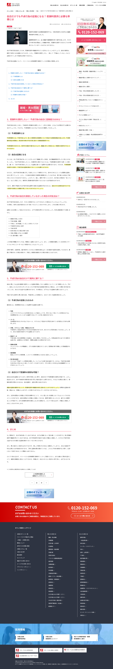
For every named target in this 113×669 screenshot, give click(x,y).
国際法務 (82, 597)
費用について (20, 543)
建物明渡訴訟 (83, 582)
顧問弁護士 (83, 537)
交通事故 (50, 546)
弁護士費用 (82, 5)
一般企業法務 (83, 540)
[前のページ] (32, 483)
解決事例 (19, 555)
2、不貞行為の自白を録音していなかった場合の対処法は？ (26, 84)
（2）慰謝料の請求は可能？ (18, 95)
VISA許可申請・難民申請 (54, 600)
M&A (81, 549)
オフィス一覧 (73, 5)
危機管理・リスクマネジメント (88, 588)
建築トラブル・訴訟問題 (54, 576)
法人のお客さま (64, 5)
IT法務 (82, 555)
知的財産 (82, 573)
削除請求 (50, 567)
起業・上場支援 (84, 552)
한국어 (104, 2)
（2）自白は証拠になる (17, 80)
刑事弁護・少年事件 (53, 543)
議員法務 (82, 609)
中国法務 (82, 594)
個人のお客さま (54, 5)
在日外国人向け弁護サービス (56, 597)
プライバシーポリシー (23, 567)
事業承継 (82, 603)
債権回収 (82, 585)
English (95, 2)
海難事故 (50, 585)
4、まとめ (12, 99)
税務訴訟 (82, 564)
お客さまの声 (20, 552)
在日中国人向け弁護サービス (56, 594)
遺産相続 (50, 561)
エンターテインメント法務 (87, 612)
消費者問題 (51, 564)
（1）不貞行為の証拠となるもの (19, 91)
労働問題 (50, 540)
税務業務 (50, 591)
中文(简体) (100, 2)
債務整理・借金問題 (53, 549)
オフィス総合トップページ (23, 528)
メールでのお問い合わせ (24, 564)
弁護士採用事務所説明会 (21, 638)
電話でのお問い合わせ (23, 561)
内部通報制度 (83, 591)
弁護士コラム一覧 (22, 549)
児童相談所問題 (52, 573)
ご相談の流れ (90, 5)
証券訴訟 (50, 582)
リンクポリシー (21, 570)
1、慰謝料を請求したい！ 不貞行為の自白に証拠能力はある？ (27, 73)
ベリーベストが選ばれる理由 (25, 537)
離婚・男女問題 (52, 537)
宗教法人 (82, 615)
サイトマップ (20, 558)
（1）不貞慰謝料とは (16, 76)
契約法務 (82, 543)
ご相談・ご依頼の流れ (23, 540)
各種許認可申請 (84, 600)
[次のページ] (46, 483)
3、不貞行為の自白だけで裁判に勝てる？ (21, 88)
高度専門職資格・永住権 (54, 603)
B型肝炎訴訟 (51, 555)
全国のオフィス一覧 (22, 534)
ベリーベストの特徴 (100, 5)
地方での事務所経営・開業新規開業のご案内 (82, 638)
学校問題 (50, 570)
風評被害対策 (83, 558)
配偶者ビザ (51, 606)
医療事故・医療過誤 (53, 579)
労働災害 (50, 552)
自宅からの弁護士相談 (23, 546)
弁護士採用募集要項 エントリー (52, 638)
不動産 (82, 576)
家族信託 (50, 588)
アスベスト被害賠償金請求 (55, 558)
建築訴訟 (82, 579)
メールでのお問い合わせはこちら (91, 40)
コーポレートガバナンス (86, 546)
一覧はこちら (98, 187)
